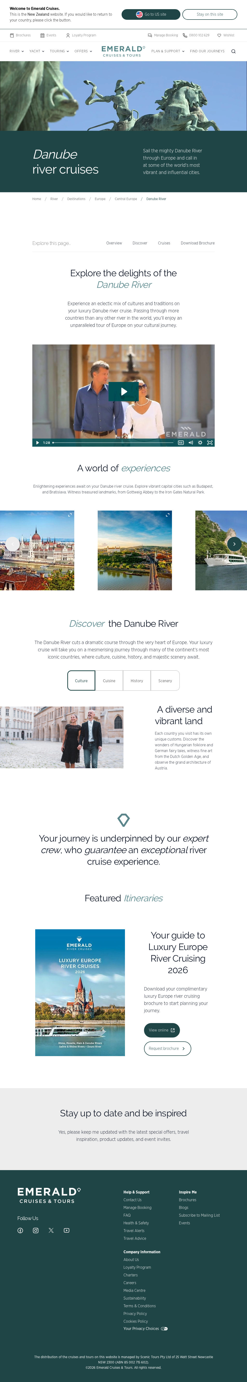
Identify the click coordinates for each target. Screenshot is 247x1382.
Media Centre (134, 1291)
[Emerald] (123, 51)
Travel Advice (135, 1238)
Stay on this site (210, 14)
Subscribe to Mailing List (199, 1215)
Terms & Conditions (140, 1306)
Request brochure (164, 1049)
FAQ (127, 1215)
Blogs (183, 1208)
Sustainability (135, 1298)
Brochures (23, 35)
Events (51, 35)
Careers (130, 1283)
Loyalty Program (84, 35)
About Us (131, 1260)
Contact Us (133, 1200)
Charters (131, 1275)
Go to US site (155, 14)
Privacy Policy (135, 1314)
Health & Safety (136, 1223)
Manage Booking (166, 35)
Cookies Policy (136, 1321)
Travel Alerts (134, 1231)
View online (158, 1030)
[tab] (81, 680)
